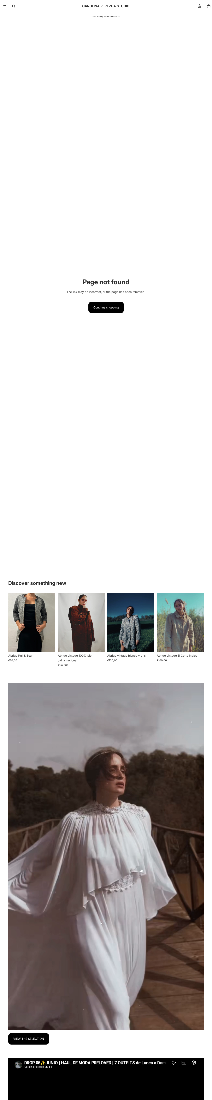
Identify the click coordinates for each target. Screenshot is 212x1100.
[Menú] (5, 6)
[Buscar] (13, 6)
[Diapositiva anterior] (12, 622)
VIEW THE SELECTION (28, 1038)
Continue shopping (106, 307)
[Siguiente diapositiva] (50, 622)
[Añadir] (49, 645)
